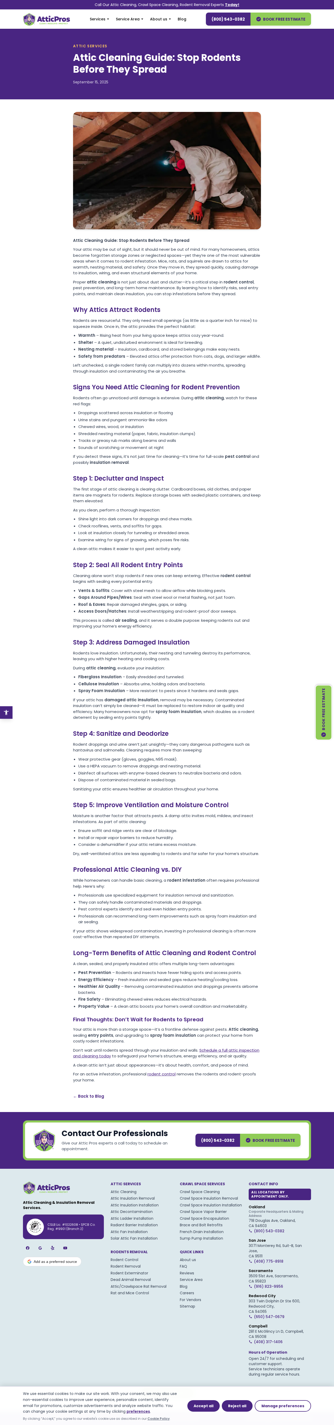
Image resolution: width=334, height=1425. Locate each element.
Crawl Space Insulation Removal (209, 1198)
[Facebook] (27, 1248)
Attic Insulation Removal (133, 1198)
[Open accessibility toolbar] (6, 712)
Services (97, 19)
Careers (187, 1293)
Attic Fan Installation (129, 1231)
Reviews (187, 1273)
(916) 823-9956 (268, 1286)
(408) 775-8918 (268, 1261)
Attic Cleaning (123, 1191)
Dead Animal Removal (131, 1279)
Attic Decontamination (132, 1211)
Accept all (203, 1406)
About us (158, 19)
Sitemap (187, 1306)
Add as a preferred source (55, 1261)
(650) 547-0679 (269, 1316)
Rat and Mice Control (130, 1293)
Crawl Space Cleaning (200, 1191)
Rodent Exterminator (129, 1273)
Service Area (128, 19)
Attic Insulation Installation (135, 1205)
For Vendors (190, 1299)
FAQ (183, 1266)
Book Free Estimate (284, 19)
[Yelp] (52, 1248)
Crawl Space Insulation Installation (211, 1205)
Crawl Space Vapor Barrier (203, 1211)
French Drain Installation (202, 1231)
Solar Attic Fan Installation (134, 1238)
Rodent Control (124, 1259)
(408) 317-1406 (268, 1341)
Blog (182, 19)
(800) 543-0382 (228, 19)
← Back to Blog (88, 1096)
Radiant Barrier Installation (134, 1225)
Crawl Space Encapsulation (204, 1218)
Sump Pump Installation (201, 1238)
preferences (138, 1411)
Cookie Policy (158, 1418)
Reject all (237, 1406)
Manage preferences (282, 1406)
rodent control (161, 1074)
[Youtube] (65, 1248)
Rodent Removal (126, 1266)
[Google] (40, 1248)
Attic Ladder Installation (132, 1218)
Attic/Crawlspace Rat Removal (138, 1286)
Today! (232, 4)
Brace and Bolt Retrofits (201, 1225)
